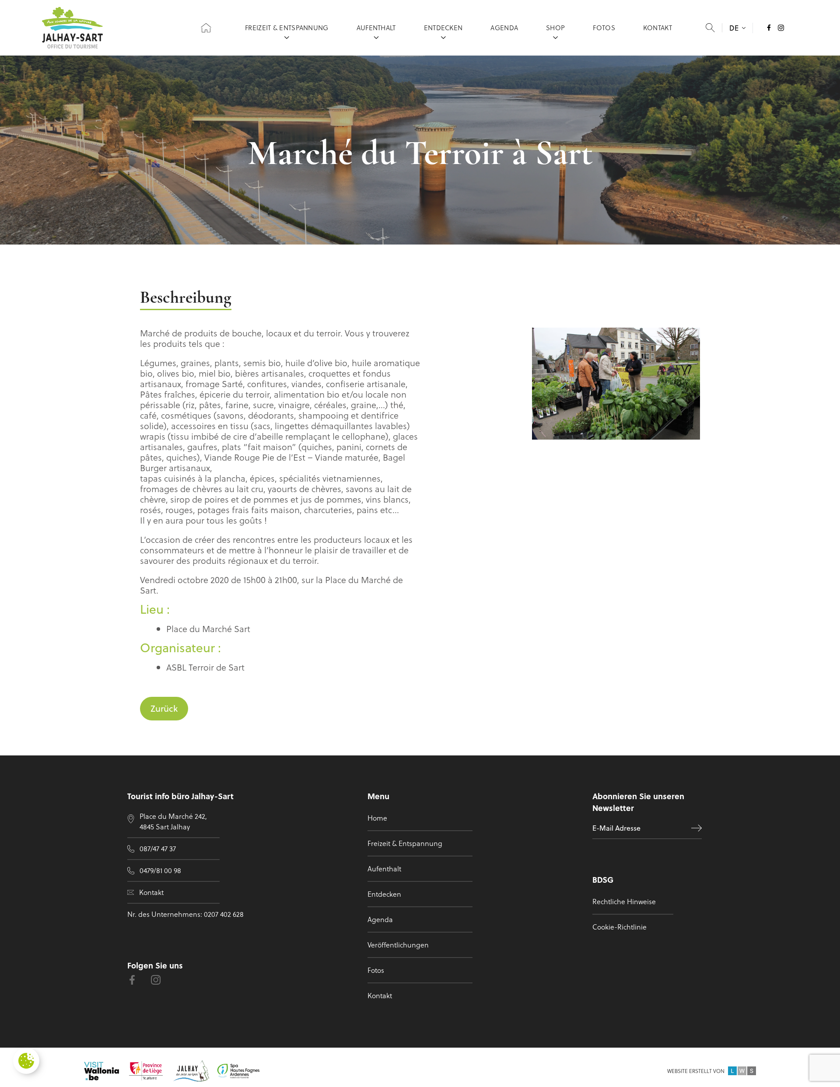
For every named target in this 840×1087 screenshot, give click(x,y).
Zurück (164, 708)
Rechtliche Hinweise (624, 901)
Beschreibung (185, 298)
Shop (555, 27)
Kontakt (657, 27)
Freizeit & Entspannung (287, 27)
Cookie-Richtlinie (619, 927)
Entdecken (443, 27)
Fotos (604, 27)
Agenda (504, 27)
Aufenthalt (376, 27)
